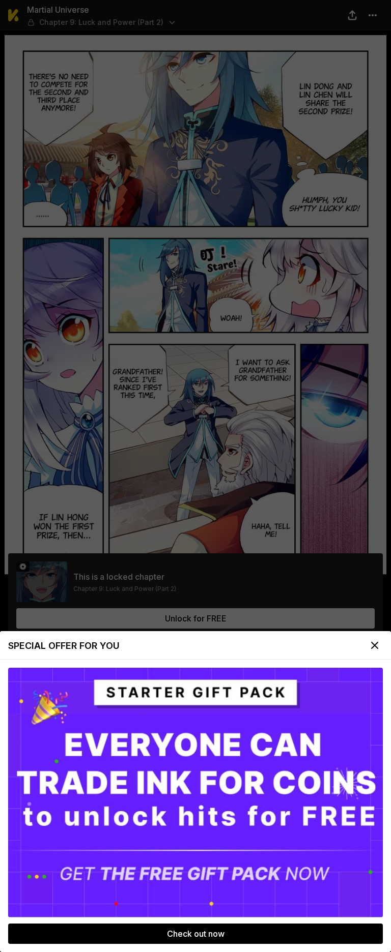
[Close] (375, 645)
